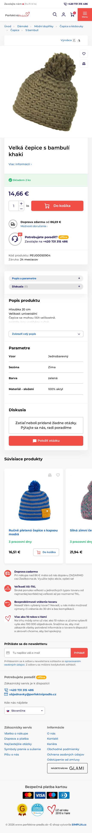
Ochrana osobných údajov (65, 754)
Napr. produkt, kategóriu (32, 36)
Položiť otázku (48, 441)
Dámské (22, 26)
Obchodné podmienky (63, 749)
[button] (55, 14)
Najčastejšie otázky (18, 744)
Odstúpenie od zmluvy (63, 759)
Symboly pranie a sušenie (22, 749)
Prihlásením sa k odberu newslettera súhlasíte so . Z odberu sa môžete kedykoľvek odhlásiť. (42, 663)
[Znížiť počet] (21, 208)
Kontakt (52, 738)
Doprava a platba (16, 738)
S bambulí (31, 30)
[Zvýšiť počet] (21, 203)
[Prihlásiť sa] (63, 14)
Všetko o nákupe (16, 733)
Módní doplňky (43, 26)
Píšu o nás (11, 754)
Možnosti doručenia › (34, 226)
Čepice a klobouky (71, 26)
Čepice (14, 30)
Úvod (7, 26)
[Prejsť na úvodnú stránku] (17, 14)
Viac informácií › (20, 164)
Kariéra (52, 744)
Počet (14, 206)
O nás (51, 733)
